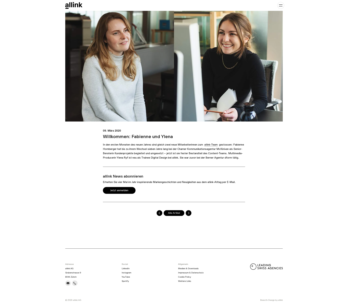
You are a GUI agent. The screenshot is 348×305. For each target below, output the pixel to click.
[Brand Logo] (73, 5)
